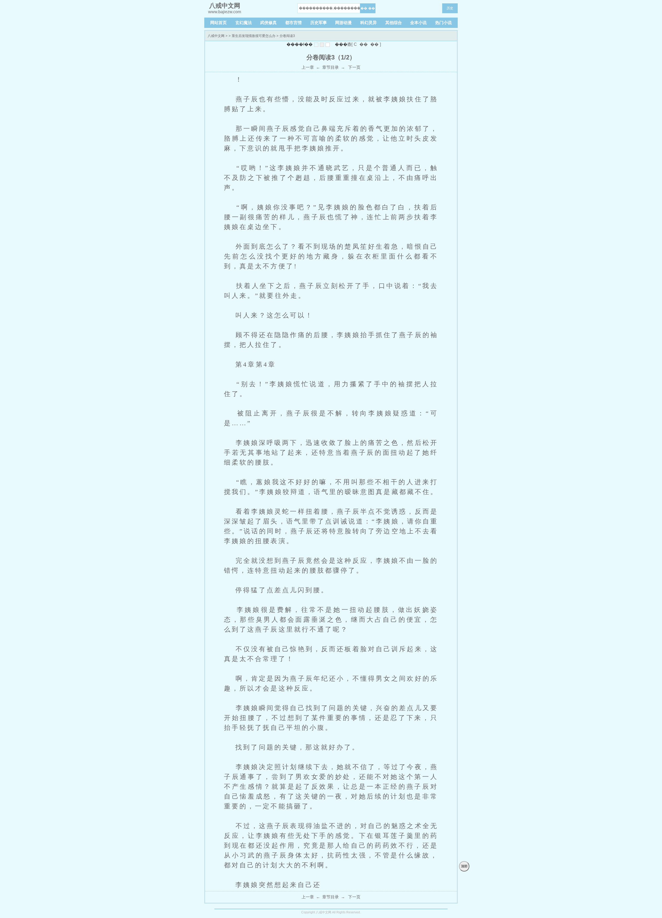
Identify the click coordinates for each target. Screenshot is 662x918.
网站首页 (218, 22)
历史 (450, 8)
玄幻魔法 (243, 22)
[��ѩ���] (328, 45)
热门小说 (443, 22)
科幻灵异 (368, 22)
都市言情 (293, 22)
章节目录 (330, 67)
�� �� (367, 8)
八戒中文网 (216, 36)
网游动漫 (343, 22)
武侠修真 (268, 22)
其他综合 (393, 22)
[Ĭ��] (316, 45)
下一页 (353, 67)
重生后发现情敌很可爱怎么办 (253, 36)
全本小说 (418, 22)
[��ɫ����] (322, 45)
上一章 (308, 67)
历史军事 (318, 22)
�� (363, 44)
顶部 (464, 866)
